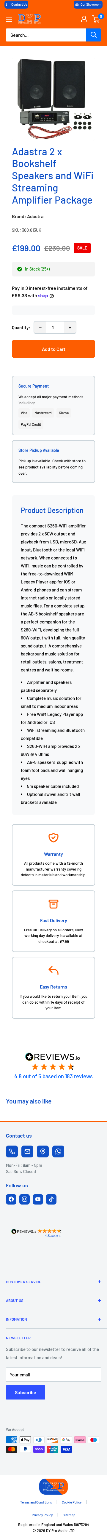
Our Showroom (91, 4)
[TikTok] (51, 1199)
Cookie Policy (72, 1502)
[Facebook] (11, 1199)
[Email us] (27, 1151)
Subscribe (25, 1392)
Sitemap (69, 1515)
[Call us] (12, 1151)
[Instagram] (24, 1199)
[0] (96, 19)
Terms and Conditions (36, 1502)
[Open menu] (9, 19)
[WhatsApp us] (58, 1151)
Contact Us (19, 4)
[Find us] (43, 1151)
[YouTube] (38, 1199)
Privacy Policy (42, 1515)
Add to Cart (53, 349)
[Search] (93, 34)
